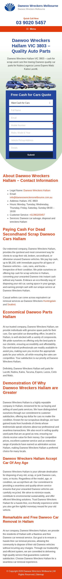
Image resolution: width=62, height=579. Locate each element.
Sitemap (40, 574)
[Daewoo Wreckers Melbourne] (10, 7)
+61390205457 (37, 215)
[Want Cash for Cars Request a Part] (31, 103)
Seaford (11, 304)
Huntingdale (49, 301)
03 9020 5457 (31, 22)
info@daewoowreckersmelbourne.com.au (31, 197)
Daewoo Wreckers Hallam (37, 190)
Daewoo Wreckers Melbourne (38, 5)
